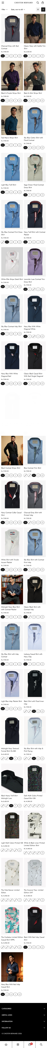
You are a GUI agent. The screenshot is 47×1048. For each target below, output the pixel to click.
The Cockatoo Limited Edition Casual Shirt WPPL (12, 938)
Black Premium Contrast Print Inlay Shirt (11, 424)
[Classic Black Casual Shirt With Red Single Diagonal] (35, 356)
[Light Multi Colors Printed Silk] (12, 825)
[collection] (18, 1044)
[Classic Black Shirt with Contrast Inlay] (35, 589)
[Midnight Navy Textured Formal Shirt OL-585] (12, 731)
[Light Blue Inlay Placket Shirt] (12, 684)
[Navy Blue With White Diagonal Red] (12, 356)
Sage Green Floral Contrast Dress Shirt (34, 186)
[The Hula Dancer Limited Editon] (12, 872)
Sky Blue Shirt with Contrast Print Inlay (34, 561)
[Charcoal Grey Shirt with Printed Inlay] (35, 495)
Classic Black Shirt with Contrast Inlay (32, 608)
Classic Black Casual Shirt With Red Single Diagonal (33, 375)
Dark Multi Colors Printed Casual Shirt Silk (33, 797)
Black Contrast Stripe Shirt (10, 468)
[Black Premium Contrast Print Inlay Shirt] (12, 406)
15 (7, 56)
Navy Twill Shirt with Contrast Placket (34, 233)
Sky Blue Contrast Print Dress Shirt (11, 233)
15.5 (11, 56)
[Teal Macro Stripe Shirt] (12, 120)
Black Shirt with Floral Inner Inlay (34, 702)
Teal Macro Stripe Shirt (9, 137)
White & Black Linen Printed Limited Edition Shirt (34, 844)
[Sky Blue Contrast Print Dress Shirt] (12, 214)
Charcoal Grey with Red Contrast (10, 47)
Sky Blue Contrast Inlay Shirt (11, 326)
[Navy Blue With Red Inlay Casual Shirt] (12, 967)
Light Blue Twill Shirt (8, 185)
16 (15, 56)
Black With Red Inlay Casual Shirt (34, 938)
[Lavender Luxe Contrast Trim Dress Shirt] (35, 262)
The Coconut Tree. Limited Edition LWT (33, 891)
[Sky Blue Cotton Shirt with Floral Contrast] (35, 120)
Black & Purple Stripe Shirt (11, 93)
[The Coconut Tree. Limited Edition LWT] (35, 872)
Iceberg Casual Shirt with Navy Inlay (33, 655)
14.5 (3, 56)
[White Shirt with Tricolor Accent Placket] (12, 542)
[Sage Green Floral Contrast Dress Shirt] (35, 167)
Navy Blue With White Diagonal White (32, 327)
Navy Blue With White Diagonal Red (9, 375)
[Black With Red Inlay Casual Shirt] (35, 920)
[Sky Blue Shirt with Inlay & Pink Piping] (35, 731)
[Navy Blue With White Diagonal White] (35, 309)
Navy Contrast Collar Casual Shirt (11, 514)
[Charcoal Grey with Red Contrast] (12, 28)
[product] (6, 1044)
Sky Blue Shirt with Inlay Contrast (10, 655)
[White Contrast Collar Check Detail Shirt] (35, 406)
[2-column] (43, 9)
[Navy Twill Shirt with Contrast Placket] (35, 214)
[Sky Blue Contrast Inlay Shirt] (12, 309)
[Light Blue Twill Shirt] (12, 167)
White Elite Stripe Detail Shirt (12, 279)
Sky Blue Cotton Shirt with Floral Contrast (33, 139)
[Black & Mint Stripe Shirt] (35, 75)
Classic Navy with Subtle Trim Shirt (35, 47)
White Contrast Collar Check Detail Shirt (34, 424)
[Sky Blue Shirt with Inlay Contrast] (12, 636)
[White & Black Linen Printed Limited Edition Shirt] (35, 825)
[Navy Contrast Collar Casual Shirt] (12, 495)
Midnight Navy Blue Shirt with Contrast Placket (10, 608)
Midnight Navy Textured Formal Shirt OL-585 (10, 749)
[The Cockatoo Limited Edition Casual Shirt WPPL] (12, 920)
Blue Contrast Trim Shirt (32, 468)
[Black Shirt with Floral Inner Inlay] (35, 684)
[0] (42, 2)
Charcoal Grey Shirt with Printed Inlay (33, 514)
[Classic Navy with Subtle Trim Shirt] (35, 28)
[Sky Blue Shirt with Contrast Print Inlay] (35, 542)
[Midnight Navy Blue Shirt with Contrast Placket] (12, 589)
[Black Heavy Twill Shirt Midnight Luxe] (12, 778)
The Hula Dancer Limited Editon (10, 891)
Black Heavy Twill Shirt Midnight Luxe (9, 797)
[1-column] (38, 9)
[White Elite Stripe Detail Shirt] (12, 262)
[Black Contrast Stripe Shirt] (12, 450)
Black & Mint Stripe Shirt (33, 93)
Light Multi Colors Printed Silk (12, 843)
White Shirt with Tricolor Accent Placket (10, 561)
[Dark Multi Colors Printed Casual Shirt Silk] (35, 778)
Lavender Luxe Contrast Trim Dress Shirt (34, 280)
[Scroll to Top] (43, 1035)
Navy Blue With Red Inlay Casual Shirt (10, 985)
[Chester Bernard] (23, 3)
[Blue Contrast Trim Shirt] (35, 450)
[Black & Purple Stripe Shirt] (12, 75)
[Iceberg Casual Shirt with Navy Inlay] (35, 636)
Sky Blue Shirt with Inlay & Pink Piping (33, 749)
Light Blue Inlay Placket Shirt (11, 701)
